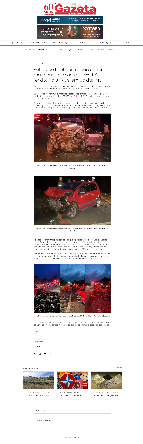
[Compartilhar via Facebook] (35, 354)
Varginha (70, 50)
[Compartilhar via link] (50, 354)
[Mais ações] (110, 64)
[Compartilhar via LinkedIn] (45, 354)
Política (80, 50)
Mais (111, 50)
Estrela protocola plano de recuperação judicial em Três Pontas (72, 394)
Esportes (91, 50)
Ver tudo (119, 367)
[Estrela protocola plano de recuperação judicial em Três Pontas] (72, 380)
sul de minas (39, 341)
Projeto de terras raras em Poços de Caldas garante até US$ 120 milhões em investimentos (106, 394)
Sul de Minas (57, 50)
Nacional (101, 50)
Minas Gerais (43, 50)
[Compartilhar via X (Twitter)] (40, 354)
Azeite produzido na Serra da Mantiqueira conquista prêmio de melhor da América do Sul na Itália (38, 394)
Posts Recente (28, 50)
